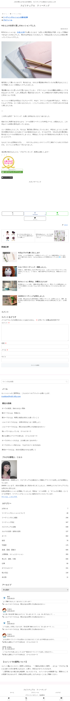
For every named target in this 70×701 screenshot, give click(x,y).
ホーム (12, 692)
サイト (3, 357)
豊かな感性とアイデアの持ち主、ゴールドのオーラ (19, 436)
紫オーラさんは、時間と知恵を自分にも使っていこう (20, 417)
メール (4, 350)
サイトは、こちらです (9, 497)
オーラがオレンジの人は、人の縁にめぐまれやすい (19, 440)
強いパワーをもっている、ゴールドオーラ (16, 431)
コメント (5, 323)
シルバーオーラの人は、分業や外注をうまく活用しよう (21, 422)
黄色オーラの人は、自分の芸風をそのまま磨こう (19, 450)
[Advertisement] (35, 196)
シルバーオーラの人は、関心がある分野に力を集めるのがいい (23, 427)
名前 (4, 343)
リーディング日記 (7, 177)
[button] (66, 382)
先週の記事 (21, 32)
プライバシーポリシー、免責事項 (35, 695)
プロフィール (7, 20)
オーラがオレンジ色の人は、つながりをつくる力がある (21, 445)
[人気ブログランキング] (8, 162)
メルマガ (57, 692)
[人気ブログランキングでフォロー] (12, 171)
